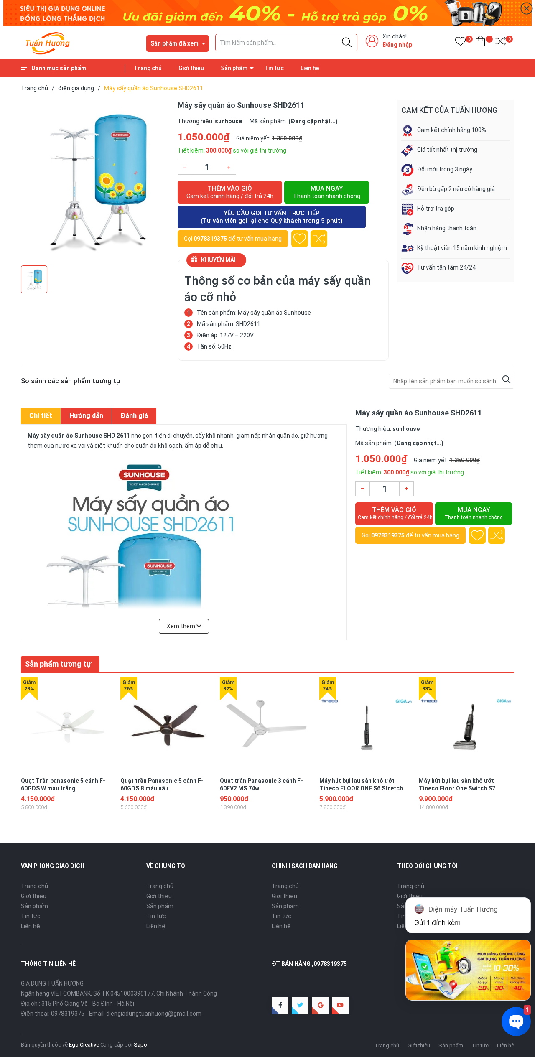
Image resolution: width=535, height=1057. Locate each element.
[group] (95, 180)
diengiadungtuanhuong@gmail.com (153, 1013)
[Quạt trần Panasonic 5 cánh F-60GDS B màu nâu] (168, 725)
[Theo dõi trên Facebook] (280, 1005)
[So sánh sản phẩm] (500, 43)
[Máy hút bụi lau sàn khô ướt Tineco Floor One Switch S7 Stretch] (466, 725)
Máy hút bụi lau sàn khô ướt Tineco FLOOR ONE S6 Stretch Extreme (361, 788)
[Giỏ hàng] (480, 43)
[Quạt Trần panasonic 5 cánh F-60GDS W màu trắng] (68, 725)
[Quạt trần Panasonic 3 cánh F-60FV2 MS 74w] (267, 725)
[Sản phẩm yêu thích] (460, 43)
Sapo (140, 1045)
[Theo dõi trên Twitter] (300, 1005)
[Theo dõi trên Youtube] (340, 1005)
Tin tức (274, 68)
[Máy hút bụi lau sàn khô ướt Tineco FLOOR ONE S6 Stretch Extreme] (367, 725)
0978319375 (210, 238)
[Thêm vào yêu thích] (299, 238)
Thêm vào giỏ (229, 192)
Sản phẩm (234, 68)
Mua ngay (326, 192)
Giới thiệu (191, 68)
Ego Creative (84, 1045)
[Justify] (347, 42)
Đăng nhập (397, 44)
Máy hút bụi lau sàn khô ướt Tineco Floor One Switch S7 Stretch (457, 788)
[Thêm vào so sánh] (319, 238)
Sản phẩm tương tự (58, 664)
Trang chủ (148, 68)
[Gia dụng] (267, 12)
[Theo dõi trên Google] (320, 1005)
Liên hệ (310, 68)
